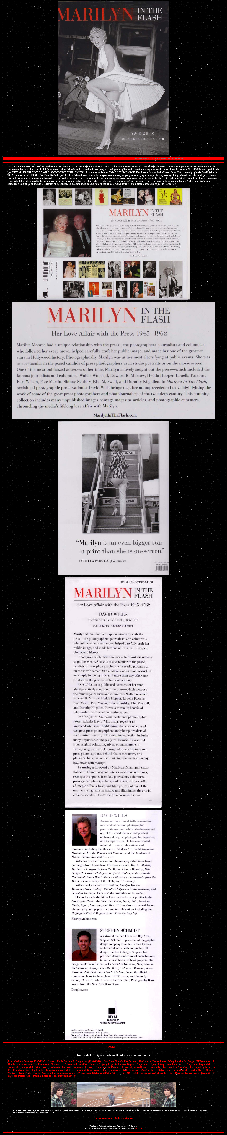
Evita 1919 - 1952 (128, 1072)
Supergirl (13, 1067)
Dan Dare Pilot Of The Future (120, 1061)
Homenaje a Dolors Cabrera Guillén (113, 1117)
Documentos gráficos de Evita (156, 1072)
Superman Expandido (199, 1064)
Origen (111, 1046)
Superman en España (107, 1067)
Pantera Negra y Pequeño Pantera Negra (112, 1064)
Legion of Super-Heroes (134, 1067)
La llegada (37, 1070)
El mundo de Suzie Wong (86, 1070)
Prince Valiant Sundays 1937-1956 (26, 1061)
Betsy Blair (164, 1070)
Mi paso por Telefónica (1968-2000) (97, 1072)
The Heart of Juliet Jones (152, 1061)
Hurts (36, 1072)
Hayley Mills (196, 1070)
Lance (51, 1061)
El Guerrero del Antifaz (74, 1064)
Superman (142, 1064)
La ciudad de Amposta (175, 1067)
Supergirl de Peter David (34, 1067)
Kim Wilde (25, 1072)
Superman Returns (83, 1067)
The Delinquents (111, 1070)
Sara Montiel (180, 1070)
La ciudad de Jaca (200, 1067)
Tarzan (55, 1064)
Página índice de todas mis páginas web (54, 1075)
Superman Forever (60, 1067)
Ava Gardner (148, 1070)
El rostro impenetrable (58, 1070)
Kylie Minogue (131, 1070)
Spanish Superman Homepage (167, 1064)
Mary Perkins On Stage (181, 1061)
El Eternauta (203, 1061)
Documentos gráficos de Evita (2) (192, 1072)
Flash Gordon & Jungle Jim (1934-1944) (79, 1061)
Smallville (155, 1067)
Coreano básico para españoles (58, 1072)
